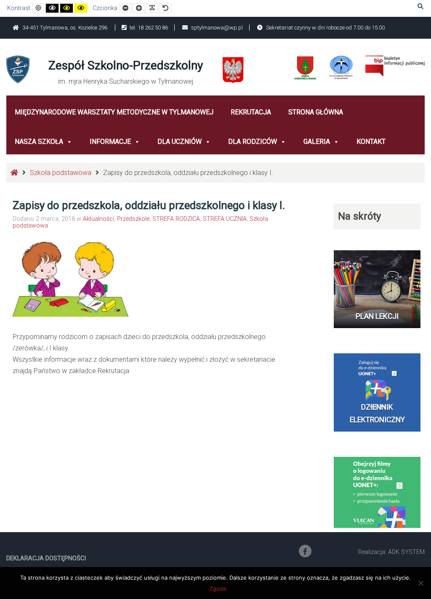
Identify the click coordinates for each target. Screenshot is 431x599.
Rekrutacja (251, 112)
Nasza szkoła (39, 142)
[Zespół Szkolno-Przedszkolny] (17, 69)
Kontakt (371, 142)
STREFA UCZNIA (225, 219)
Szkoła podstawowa (60, 173)
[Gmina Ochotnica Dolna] (305, 68)
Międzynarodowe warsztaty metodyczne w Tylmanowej (114, 112)
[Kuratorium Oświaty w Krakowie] (341, 67)
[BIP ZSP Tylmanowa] (395, 65)
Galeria (316, 142)
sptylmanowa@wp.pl (216, 27)
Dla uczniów (179, 142)
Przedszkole (133, 219)
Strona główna (315, 112)
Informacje (110, 142)
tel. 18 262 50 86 (148, 27)
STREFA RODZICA (176, 219)
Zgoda (218, 588)
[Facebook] (305, 551)
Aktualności (98, 219)
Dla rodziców (252, 142)
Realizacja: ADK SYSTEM (391, 552)
